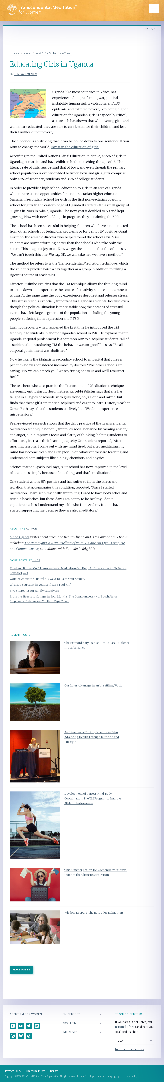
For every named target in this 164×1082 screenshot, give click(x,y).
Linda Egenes (25, 74)
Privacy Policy (13, 1070)
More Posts (21, 969)
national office (124, 1027)
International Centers (129, 1049)
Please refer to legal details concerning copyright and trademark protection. (111, 1076)
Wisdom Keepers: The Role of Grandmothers (94, 912)
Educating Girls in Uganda (52, 52)
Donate (54, 1070)
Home (15, 52)
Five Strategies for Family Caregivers (34, 590)
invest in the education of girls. (75, 147)
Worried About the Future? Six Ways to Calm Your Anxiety (47, 579)
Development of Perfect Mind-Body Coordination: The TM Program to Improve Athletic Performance (92, 798)
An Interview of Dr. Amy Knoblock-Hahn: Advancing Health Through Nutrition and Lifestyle (91, 737)
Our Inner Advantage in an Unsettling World (93, 685)
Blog (27, 52)
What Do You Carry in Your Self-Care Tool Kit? (40, 584)
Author (31, 528)
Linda (36, 560)
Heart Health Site (35, 1070)
